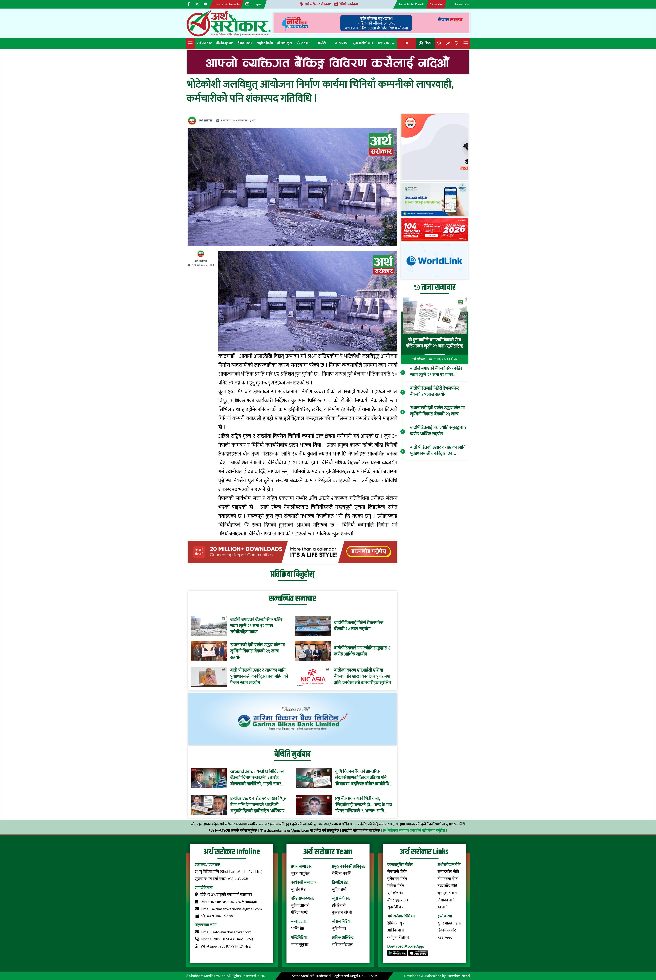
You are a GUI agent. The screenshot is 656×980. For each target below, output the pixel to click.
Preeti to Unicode (227, 4)
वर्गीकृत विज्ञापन (398, 937)
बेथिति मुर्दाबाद (224, 43)
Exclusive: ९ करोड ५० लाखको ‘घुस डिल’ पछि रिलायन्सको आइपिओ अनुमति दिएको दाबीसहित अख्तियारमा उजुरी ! (259, 805)
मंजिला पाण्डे (299, 912)
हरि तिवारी (339, 905)
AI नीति (443, 907)
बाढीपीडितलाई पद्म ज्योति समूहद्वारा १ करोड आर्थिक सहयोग (362, 651)
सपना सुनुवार (299, 944)
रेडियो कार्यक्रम (349, 4)
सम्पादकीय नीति (448, 871)
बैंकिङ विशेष (245, 43)
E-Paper (256, 4)
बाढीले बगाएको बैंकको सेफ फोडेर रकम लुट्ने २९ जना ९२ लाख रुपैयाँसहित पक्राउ (256, 626)
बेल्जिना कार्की (341, 873)
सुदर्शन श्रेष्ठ (298, 889)
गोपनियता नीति (448, 879)
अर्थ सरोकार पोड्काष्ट (318, 4)
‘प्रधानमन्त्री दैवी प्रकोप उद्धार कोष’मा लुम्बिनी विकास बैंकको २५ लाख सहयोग (257, 651)
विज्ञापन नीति (446, 900)
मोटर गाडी (341, 43)
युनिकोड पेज (395, 893)
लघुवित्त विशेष (265, 43)
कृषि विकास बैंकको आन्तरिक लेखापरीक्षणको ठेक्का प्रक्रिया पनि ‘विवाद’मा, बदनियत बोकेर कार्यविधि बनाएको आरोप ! (362, 778)
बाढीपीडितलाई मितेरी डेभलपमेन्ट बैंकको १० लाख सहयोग (358, 626)
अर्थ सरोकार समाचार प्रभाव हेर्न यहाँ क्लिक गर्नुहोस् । (415, 830)
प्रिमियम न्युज (396, 923)
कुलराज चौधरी (342, 912)
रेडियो (428, 43)
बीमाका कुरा (284, 43)
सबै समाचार (204, 43)
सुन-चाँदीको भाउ (363, 43)
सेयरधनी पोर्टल (397, 871)
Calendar (436, 4)
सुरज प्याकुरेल (300, 873)
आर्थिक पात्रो (395, 930)
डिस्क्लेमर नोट (447, 930)
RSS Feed (445, 937)
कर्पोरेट (322, 43)
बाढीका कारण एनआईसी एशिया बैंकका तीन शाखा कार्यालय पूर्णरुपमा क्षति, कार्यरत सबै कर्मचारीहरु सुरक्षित (362, 676)
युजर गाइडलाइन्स (449, 923)
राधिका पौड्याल (342, 944)
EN (406, 43)
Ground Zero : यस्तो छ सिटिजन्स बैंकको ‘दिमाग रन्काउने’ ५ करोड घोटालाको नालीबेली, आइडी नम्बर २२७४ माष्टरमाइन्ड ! (257, 778)
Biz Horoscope (459, 4)
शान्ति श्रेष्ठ (297, 928)
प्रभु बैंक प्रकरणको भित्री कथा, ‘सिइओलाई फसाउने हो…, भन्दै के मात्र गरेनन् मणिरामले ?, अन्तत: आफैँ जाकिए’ (363, 805)
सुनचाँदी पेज (395, 907)
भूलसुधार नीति (447, 893)
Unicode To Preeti (411, 4)
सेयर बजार (303, 43)
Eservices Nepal (458, 976)
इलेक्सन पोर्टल (397, 879)
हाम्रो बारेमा (445, 916)
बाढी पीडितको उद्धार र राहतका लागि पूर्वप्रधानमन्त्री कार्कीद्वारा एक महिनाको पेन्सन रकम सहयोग (259, 676)
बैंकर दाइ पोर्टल (397, 900)
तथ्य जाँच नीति (447, 886)
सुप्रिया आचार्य (300, 905)
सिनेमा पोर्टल (395, 886)
